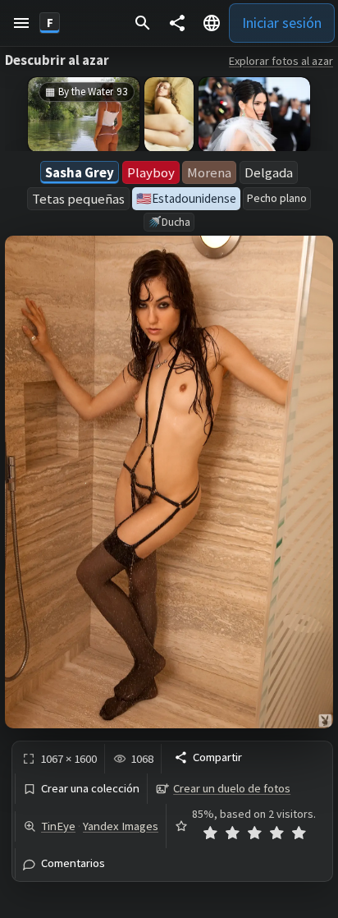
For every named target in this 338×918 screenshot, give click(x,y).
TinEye (58, 826)
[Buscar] (143, 23)
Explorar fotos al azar (281, 60)
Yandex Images (120, 826)
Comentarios (73, 863)
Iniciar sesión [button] (282, 22)
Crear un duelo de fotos (231, 788)
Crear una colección (90, 789)
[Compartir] (177, 23)
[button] (21, 23)
